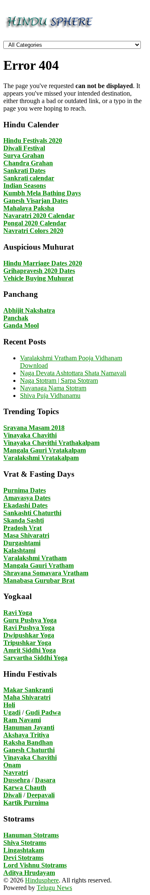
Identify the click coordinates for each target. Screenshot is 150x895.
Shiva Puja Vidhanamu (50, 395)
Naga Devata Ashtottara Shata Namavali (73, 373)
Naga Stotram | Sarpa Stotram (59, 380)
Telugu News (54, 887)
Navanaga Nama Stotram (53, 388)
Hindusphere (42, 880)
